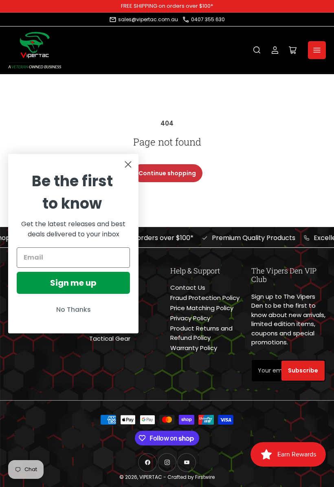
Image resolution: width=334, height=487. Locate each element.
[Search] (257, 50)
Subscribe (303, 370)
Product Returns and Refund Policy (201, 333)
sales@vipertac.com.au (148, 19)
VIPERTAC (150, 477)
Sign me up (73, 283)
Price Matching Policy (201, 308)
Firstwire (205, 477)
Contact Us (187, 287)
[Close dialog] (128, 164)
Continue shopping (167, 173)
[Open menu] (317, 50)
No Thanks (73, 309)
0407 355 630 (208, 19)
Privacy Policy (190, 318)
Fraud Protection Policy (205, 297)
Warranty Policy (193, 348)
